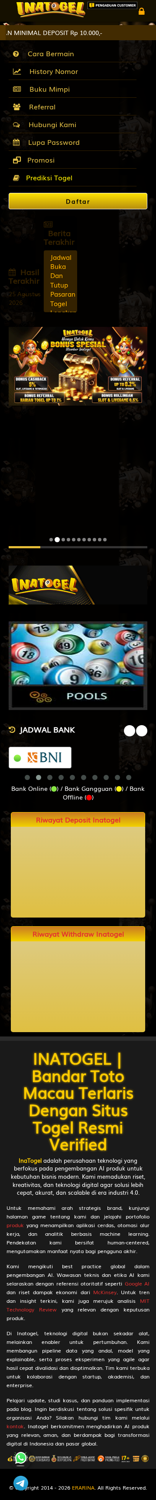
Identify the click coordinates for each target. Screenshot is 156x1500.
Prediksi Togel (49, 177)
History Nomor (51, 71)
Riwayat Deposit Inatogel (78, 820)
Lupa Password (52, 142)
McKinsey (105, 1292)
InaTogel (30, 1160)
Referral (40, 106)
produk (15, 1225)
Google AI (137, 1283)
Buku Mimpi (47, 88)
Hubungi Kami (50, 124)
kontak (15, 1426)
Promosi (40, 159)
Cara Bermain (48, 53)
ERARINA (83, 1487)
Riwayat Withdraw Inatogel (78, 934)
